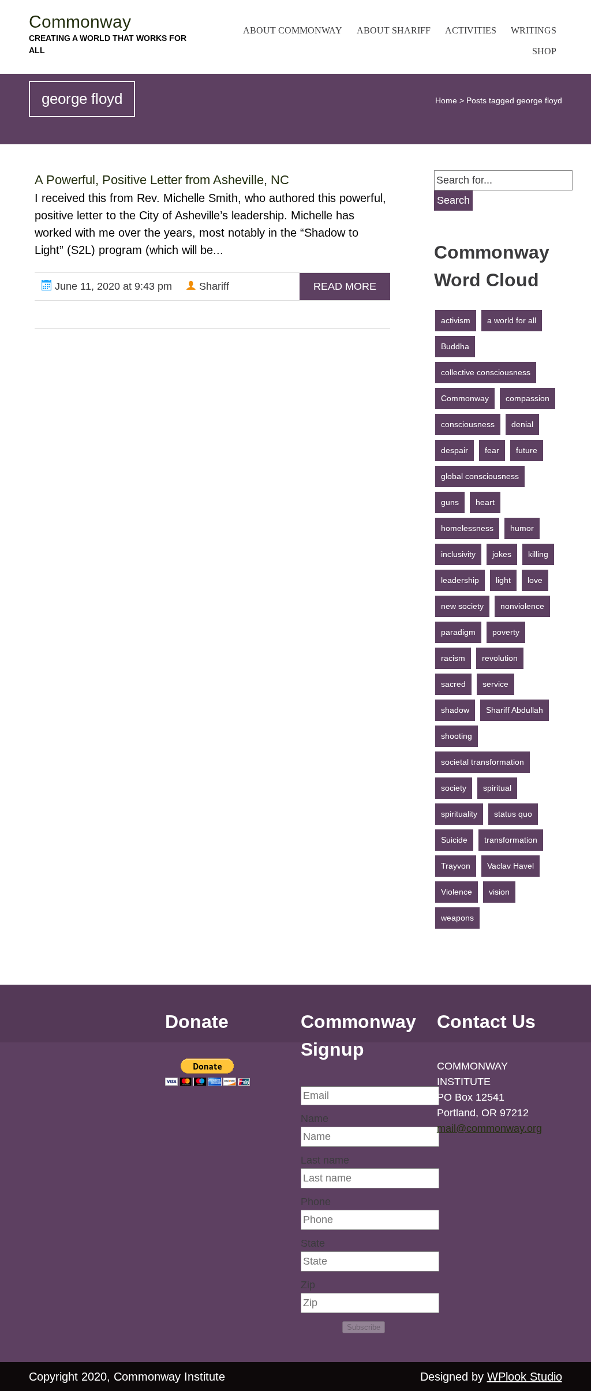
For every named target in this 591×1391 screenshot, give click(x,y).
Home (446, 100)
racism (453, 658)
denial (522, 424)
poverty (505, 632)
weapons (457, 917)
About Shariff (394, 30)
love (535, 580)
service (495, 684)
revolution (500, 658)
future (526, 450)
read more (344, 286)
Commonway (80, 21)
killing (538, 554)
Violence (456, 891)
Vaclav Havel (510, 865)
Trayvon (455, 865)
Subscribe (363, 1327)
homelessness (467, 528)
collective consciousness (485, 372)
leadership (460, 580)
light (503, 580)
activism (455, 320)
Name (314, 1118)
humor (522, 528)
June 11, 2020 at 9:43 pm (112, 286)
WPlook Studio (524, 1376)
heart (485, 502)
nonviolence (522, 606)
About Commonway (292, 30)
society (453, 787)
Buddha (455, 346)
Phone (316, 1201)
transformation (510, 839)
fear (492, 450)
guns (450, 502)
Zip (308, 1285)
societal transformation (482, 761)
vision (499, 891)
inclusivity (458, 554)
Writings (533, 30)
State (313, 1243)
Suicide (454, 839)
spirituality (459, 813)
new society (462, 606)
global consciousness (480, 476)
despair (454, 450)
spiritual (497, 787)
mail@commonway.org (489, 1128)
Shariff (212, 286)
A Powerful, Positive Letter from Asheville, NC (162, 180)
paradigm (458, 632)
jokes (501, 554)
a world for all (511, 320)
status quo (513, 813)
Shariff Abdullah (514, 710)
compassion (527, 398)
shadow (455, 710)
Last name (325, 1160)
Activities (470, 30)
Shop (544, 51)
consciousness (468, 424)
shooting (456, 736)
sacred (453, 684)
